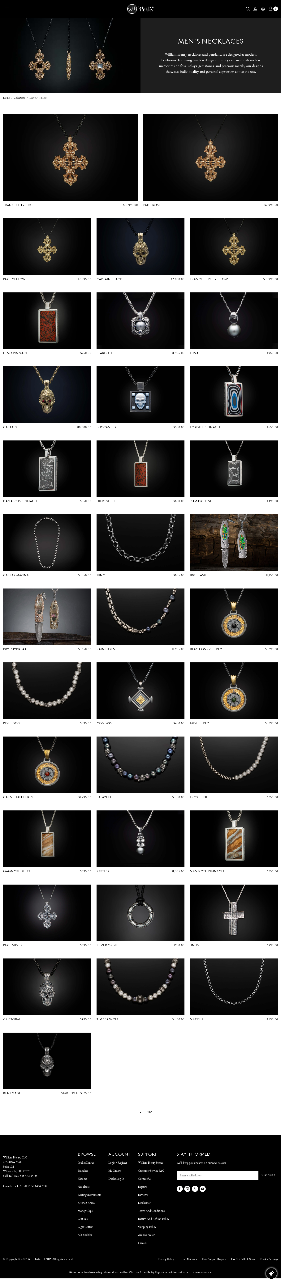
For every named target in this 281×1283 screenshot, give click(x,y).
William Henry (40, 1259)
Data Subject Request (214, 1259)
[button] (247, 9)
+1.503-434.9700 (37, 1186)
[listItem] (241, 1259)
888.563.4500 (28, 1176)
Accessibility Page (150, 1272)
